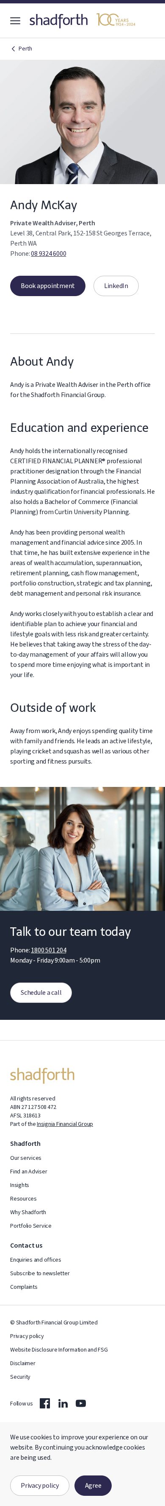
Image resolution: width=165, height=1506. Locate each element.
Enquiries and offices (35, 1260)
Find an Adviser (28, 1171)
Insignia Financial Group (65, 1124)
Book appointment (42, 286)
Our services (25, 1158)
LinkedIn (111, 286)
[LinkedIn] (63, 1403)
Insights (19, 1185)
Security (20, 1377)
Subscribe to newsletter (39, 1273)
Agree (93, 1485)
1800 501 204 (48, 950)
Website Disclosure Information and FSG (59, 1350)
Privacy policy (40, 1485)
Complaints (24, 1287)
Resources (23, 1199)
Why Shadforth (28, 1212)
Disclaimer (23, 1363)
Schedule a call (35, 992)
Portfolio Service (31, 1226)
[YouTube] (81, 1403)
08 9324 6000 (48, 253)
